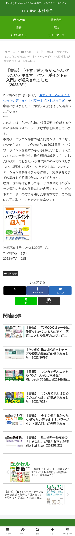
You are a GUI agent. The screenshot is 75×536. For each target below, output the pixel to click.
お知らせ (12, 273)
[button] (49, 301)
